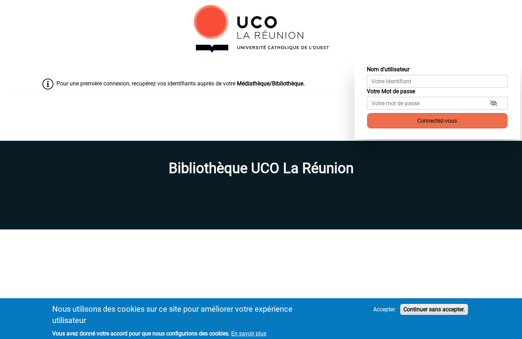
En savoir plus (248, 333)
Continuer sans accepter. (434, 309)
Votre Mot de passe (391, 91)
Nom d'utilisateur (388, 69)
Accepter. (384, 309)
